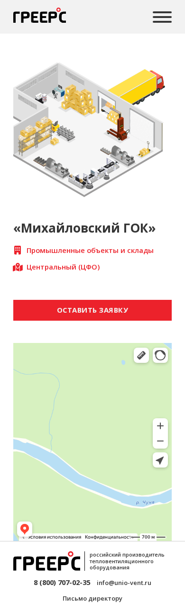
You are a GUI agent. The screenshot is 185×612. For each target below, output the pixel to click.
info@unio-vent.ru (124, 582)
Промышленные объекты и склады (90, 250)
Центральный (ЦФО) (63, 266)
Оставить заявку (93, 310)
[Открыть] (162, 17)
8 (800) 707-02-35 (62, 582)
